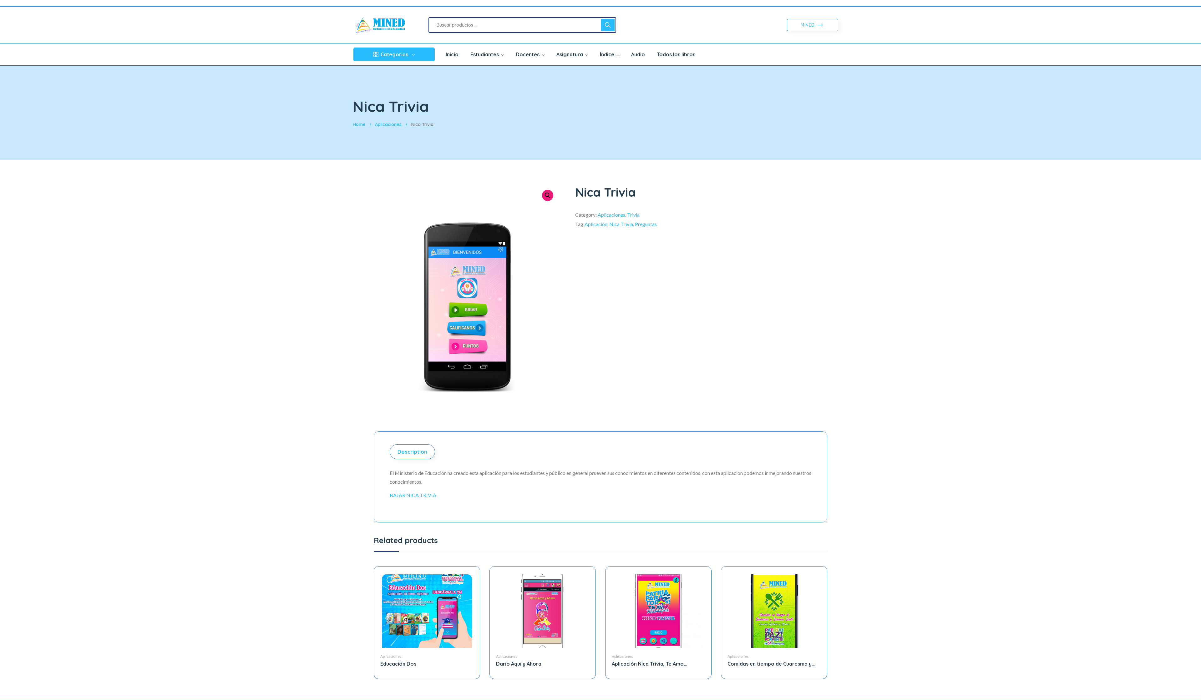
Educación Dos (398, 664)
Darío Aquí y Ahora (518, 664)
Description (412, 451)
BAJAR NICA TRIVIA (413, 495)
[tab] (413, 451)
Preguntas (646, 224)
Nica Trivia (621, 224)
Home (359, 124)
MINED (808, 25)
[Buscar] (608, 25)
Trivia (633, 215)
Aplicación (596, 224)
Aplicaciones (388, 124)
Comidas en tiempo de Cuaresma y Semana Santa (769, 664)
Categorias (394, 54)
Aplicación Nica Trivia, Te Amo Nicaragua (648, 664)
